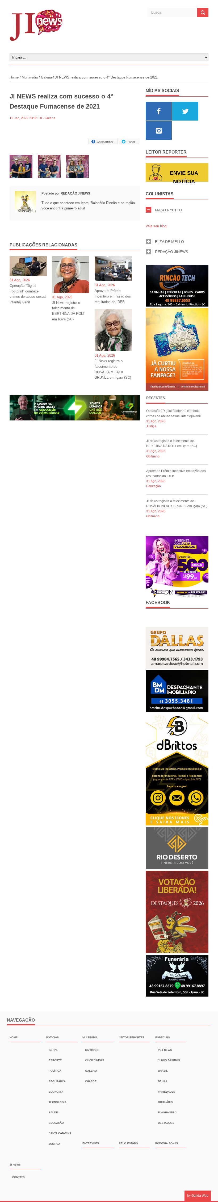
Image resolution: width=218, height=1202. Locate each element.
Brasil (163, 1070)
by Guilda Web (197, 1195)
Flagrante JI (167, 1112)
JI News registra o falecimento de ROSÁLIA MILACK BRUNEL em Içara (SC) (113, 369)
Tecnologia (57, 1102)
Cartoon (91, 1049)
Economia (56, 1091)
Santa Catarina (60, 1133)
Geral (53, 1049)
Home (15, 77)
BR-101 (162, 1081)
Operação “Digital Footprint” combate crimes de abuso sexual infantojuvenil (28, 294)
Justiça (151, 426)
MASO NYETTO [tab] (168, 210)
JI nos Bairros (169, 1060)
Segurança (57, 1081)
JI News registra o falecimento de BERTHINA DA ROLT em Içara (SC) (68, 311)
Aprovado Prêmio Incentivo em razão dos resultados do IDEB (113, 296)
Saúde (53, 1112)
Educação (153, 486)
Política (55, 1070)
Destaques (166, 1122)
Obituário (153, 456)
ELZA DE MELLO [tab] (169, 241)
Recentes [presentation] (155, 398)
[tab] (155, 399)
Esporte (55, 1060)
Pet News (165, 1049)
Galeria (46, 77)
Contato (18, 1177)
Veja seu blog (156, 226)
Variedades (166, 1091)
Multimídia (30, 77)
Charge (91, 1081)
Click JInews (94, 1060)
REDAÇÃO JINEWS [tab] (171, 252)
